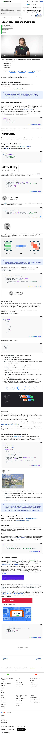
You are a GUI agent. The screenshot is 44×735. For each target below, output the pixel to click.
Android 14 (3, 702)
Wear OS (31, 682)
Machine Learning (19, 682)
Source (2, 687)
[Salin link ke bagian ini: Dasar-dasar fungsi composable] (23, 102)
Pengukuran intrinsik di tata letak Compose (10, 424)
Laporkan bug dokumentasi (35, 699)
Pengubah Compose (17, 436)
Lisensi (6, 726)
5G (16, 689)
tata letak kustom (18, 88)
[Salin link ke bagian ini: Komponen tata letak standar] (22, 144)
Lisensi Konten (32, 667)
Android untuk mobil (33, 685)
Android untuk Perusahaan (6, 683)
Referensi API (18, 701)
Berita (2, 688)
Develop (3, 4)
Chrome (2, 717)
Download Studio (19, 703)
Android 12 (3, 706)
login (19, 648)
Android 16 (3, 699)
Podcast (2, 692)
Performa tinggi (7, 86)
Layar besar (32, 680)
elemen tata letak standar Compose (23, 146)
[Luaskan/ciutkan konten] (9, 25)
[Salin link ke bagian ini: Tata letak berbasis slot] (18, 557)
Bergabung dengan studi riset (35, 702)
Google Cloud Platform (5, 720)
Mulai (39, 15)
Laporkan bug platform (34, 697)
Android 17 (3, 697)
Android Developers (4, 17)
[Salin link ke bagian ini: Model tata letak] (13, 301)
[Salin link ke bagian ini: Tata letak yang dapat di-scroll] (22, 516)
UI (15, 4)
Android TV (32, 687)
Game (17, 680)
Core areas (10, 4)
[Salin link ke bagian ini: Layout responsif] (13, 525)
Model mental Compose (28, 109)
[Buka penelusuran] (27, 1)
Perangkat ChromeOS (34, 684)
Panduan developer (19, 700)
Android (2, 681)
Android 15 (3, 700)
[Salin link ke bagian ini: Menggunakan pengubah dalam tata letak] (30, 434)
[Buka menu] (2, 1)
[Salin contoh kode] (42, 117)
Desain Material (32, 560)
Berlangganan (21, 729)
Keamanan (3, 685)
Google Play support (33, 700)
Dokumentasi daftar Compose (22, 520)
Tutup (32, 15)
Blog (2, 690)
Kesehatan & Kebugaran (20, 684)
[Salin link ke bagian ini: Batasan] (7, 534)
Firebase (3, 718)
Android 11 (3, 708)
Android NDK (18, 705)
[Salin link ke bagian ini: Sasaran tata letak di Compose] (22, 82)
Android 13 (3, 704)
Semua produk (4, 722)
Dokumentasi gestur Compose (30, 518)
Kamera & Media (19, 685)
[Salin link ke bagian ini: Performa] (9, 411)
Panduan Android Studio (20, 698)
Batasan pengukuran (21, 537)
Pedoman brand (11, 726)
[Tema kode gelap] (40, 117)
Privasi (17, 687)
